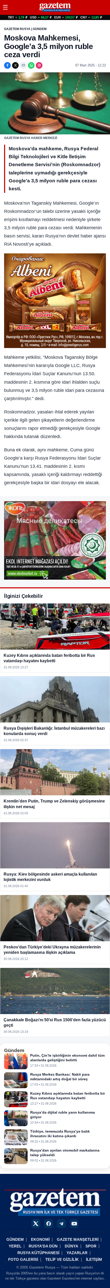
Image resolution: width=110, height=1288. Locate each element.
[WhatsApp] (31, 65)
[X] (15, 65)
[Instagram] (39, 65)
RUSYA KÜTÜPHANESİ (38, 1253)
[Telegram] (61, 1223)
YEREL (15, 1246)
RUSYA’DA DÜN (43, 1246)
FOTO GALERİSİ (23, 1259)
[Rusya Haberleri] (55, 11)
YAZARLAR (77, 1253)
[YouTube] (74, 1223)
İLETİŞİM (94, 1259)
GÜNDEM (15, 1239)
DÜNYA (71, 1246)
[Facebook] (7, 65)
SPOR (90, 1246)
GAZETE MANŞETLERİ (77, 1239)
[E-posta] (23, 65)
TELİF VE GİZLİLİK (62, 1259)
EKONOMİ (40, 1239)
